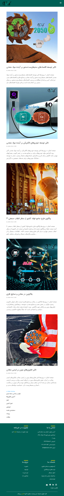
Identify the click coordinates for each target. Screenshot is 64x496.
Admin (9, 70)
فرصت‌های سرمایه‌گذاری (49, 469)
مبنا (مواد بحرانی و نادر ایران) (48, 476)
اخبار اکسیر (9, 403)
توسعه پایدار (52, 479)
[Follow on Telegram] (50, 484)
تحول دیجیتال (52, 473)
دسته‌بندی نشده (10, 410)
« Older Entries (10, 391)
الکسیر (22, 494)
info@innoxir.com (47, 448)
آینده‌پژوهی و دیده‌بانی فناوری (48, 466)
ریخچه (25, 469)
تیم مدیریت (25, 473)
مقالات (8, 417)
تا (27, 469)
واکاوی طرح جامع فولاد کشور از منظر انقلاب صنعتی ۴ (28, 218)
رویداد (8, 413)
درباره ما (25, 462)
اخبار (7, 400)
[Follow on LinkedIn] (53, 484)
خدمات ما (51, 462)
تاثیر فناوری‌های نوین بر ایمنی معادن (21, 370)
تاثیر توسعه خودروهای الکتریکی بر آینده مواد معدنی (27, 143)
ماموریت (26, 466)
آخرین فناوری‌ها (10, 396)
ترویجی (8, 407)
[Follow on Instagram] (56, 484)
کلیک (15, 432)
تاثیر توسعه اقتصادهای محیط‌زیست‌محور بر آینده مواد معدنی (31, 67)
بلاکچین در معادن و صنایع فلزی (19, 294)
